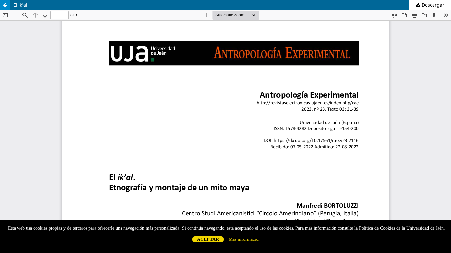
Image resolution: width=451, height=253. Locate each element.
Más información (244, 239)
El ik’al (20, 5)
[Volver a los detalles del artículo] (5, 5)
